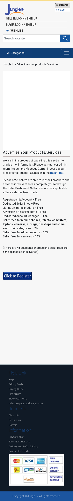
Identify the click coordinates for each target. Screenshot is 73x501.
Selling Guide (16, 384)
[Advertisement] (36, 110)
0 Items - (63, 7)
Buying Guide (16, 389)
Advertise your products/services (26, 403)
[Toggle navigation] (66, 53)
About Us (14, 415)
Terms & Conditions (19, 441)
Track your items (18, 398)
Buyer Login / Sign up (21, 24)
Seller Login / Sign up (21, 18)
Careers (13, 424)
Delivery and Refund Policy (23, 446)
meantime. (57, 172)
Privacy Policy (16, 436)
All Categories (16, 52)
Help (11, 379)
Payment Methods (19, 451)
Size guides (15, 393)
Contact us (15, 420)
